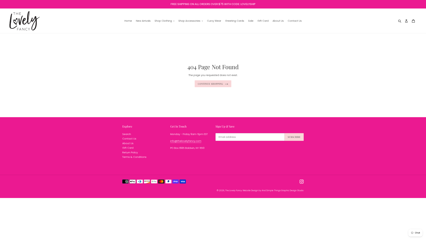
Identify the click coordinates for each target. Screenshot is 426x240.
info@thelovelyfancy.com (185, 141)
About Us (127, 143)
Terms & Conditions (134, 157)
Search (126, 134)
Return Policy (130, 152)
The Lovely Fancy (233, 190)
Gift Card (127, 148)
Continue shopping (210, 83)
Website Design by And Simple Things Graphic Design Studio (273, 190)
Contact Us (129, 138)
